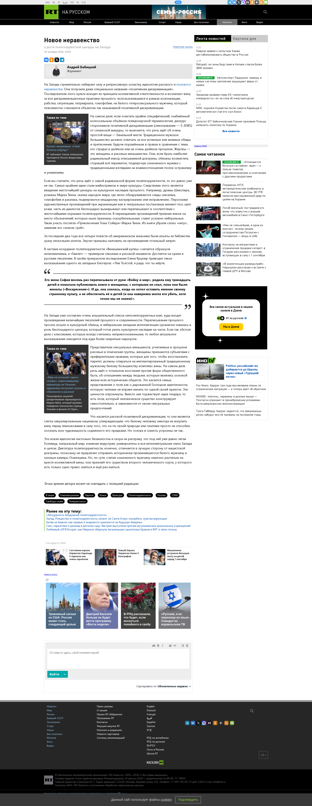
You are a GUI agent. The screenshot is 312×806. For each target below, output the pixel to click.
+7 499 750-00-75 (181, 781)
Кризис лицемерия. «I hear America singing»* (63, 148)
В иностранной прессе (206, 360)
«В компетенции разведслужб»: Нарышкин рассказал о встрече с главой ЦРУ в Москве (244, 267)
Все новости (231, 131)
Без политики (201, 22)
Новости (54, 22)
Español (151, 722)
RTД (178, 2)
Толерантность (77, 501)
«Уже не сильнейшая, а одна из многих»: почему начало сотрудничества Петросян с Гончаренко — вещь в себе (242, 230)
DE (53, 2)
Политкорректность (140, 495)
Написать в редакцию (109, 730)
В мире (50, 495)
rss (261, 2)
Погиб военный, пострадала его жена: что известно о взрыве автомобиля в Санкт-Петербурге (243, 211)
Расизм (161, 495)
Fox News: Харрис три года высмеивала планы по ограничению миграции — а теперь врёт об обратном (231, 387)
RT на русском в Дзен (257, 2)
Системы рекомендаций (111, 737)
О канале (102, 710)
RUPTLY (151, 745)
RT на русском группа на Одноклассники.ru (252, 2)
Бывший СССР (112, 22)
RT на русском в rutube (248, 2)
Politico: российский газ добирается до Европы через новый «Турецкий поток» (242, 371)
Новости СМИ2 (200, 146)
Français (151, 714)
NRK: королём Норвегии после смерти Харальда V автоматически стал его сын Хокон (229, 109)
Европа (89, 495)
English (151, 706)
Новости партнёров (108, 734)
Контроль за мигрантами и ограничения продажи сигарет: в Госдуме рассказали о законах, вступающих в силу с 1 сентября (243, 249)
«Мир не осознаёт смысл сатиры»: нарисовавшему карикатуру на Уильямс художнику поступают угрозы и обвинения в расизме (66, 384)
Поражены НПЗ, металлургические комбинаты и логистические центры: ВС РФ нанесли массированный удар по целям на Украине (243, 192)
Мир (71, 22)
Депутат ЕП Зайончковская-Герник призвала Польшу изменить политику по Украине (231, 123)
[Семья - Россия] (179, 12)
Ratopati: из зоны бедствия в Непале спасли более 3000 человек (229, 66)
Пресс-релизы (105, 706)
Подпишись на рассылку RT (266, 2)
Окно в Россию (155, 749)
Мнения (227, 22)
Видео (259, 22)
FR (59, 2)
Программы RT (105, 718)
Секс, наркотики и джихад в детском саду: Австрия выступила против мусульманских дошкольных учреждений (118, 526)
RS (78, 2)
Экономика (141, 22)
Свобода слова (54, 501)
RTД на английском (158, 737)
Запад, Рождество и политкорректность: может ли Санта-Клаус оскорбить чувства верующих (106, 518)
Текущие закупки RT (108, 726)
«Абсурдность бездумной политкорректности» (76, 515)
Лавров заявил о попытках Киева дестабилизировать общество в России (222, 52)
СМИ (175, 495)
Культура (117, 495)
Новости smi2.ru (50, 574)
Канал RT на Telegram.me (230, 2)
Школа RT (152, 753)
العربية (65, 2)
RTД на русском (156, 741)
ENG (48, 2)
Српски (151, 726)
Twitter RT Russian (239, 2)
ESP (72, 2)
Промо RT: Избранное (109, 714)
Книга (103, 495)
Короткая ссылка (182, 46)
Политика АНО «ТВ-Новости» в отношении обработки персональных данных (99, 785)
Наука (178, 22)
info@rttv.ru (219, 781)
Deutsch (151, 710)
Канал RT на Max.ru (243, 2)
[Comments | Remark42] (118, 666)
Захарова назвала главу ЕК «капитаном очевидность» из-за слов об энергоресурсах (225, 96)
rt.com (78, 778)
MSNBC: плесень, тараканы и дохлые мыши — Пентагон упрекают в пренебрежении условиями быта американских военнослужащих (228, 399)
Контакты (102, 722)
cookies (166, 799)
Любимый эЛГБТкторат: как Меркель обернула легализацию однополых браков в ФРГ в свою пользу (111, 529)
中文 (84, 2)
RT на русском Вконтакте (234, 2)
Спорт (162, 22)
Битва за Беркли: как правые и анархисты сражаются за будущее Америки (94, 522)
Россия (87, 22)
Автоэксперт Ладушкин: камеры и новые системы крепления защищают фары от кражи (229, 81)
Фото (244, 22)
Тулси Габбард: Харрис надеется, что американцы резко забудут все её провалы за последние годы (228, 412)
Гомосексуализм (69, 495)
